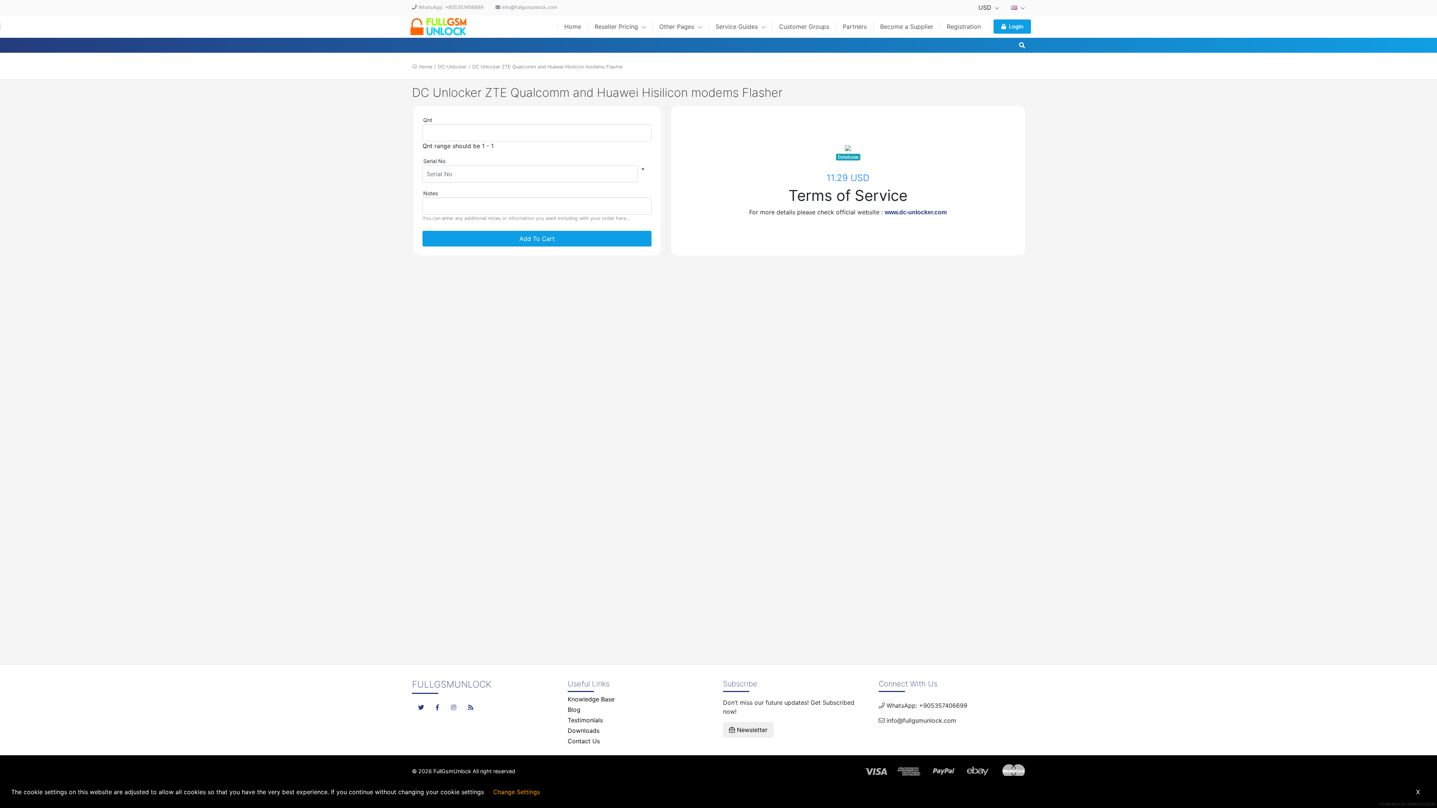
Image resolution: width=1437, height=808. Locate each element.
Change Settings (516, 792)
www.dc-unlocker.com (916, 212)
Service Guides (738, 26)
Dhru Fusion (1421, 804)
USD (986, 7)
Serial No (434, 161)
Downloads (583, 730)
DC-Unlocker (452, 67)
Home (572, 26)
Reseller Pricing (617, 26)
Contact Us (584, 741)
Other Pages (677, 26)
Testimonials (585, 720)
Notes (430, 193)
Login (1016, 26)
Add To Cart (537, 238)
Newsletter (751, 730)
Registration (964, 26)
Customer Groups (804, 26)
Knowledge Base (591, 699)
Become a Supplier (906, 26)
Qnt (427, 120)
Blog (574, 709)
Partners (855, 26)
